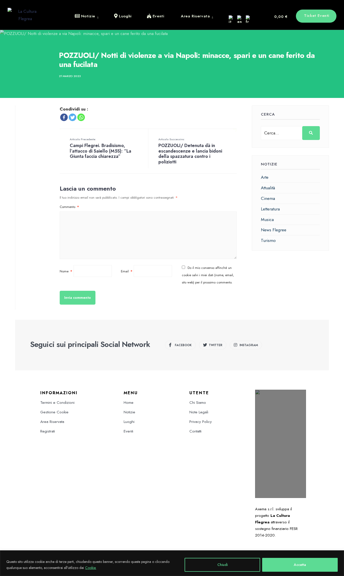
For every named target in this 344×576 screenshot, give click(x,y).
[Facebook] (64, 117)
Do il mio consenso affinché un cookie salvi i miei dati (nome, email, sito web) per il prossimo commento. (208, 275)
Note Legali (198, 412)
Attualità (268, 188)
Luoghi (129, 421)
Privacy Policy (200, 421)
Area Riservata (52, 421)
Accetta (300, 564)
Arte (264, 177)
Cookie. (90, 567)
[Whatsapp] (81, 117)
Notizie (129, 412)
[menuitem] (90, 16)
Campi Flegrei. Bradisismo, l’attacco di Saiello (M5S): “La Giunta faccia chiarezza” (100, 148)
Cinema (268, 198)
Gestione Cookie (54, 412)
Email (126, 271)
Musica (267, 220)
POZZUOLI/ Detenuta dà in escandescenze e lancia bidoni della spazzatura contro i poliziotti (190, 151)
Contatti (195, 431)
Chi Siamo (197, 402)
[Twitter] (72, 117)
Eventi (128, 431)
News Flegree (273, 230)
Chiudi (222, 564)
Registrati (47, 431)
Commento (69, 206)
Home (128, 402)
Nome (66, 271)
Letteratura (270, 209)
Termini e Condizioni (57, 402)
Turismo (268, 240)
